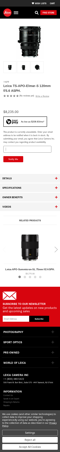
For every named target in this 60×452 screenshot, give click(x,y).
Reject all (30, 440)
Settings (30, 433)
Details (7, 178)
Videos (6, 206)
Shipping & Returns (11, 401)
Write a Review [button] (42, 96)
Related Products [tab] (30, 220)
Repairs (6, 405)
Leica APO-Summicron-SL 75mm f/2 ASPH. (30, 269)
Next (56, 249)
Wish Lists (40, 3)
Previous (4, 249)
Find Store (48, 12)
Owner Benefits (12, 197)
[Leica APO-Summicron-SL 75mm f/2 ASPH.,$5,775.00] (30, 247)
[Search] (36, 13)
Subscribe (39, 318)
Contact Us (8, 395)
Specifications (11, 187)
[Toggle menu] (16, 12)
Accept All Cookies (30, 447)
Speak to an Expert (11, 398)
